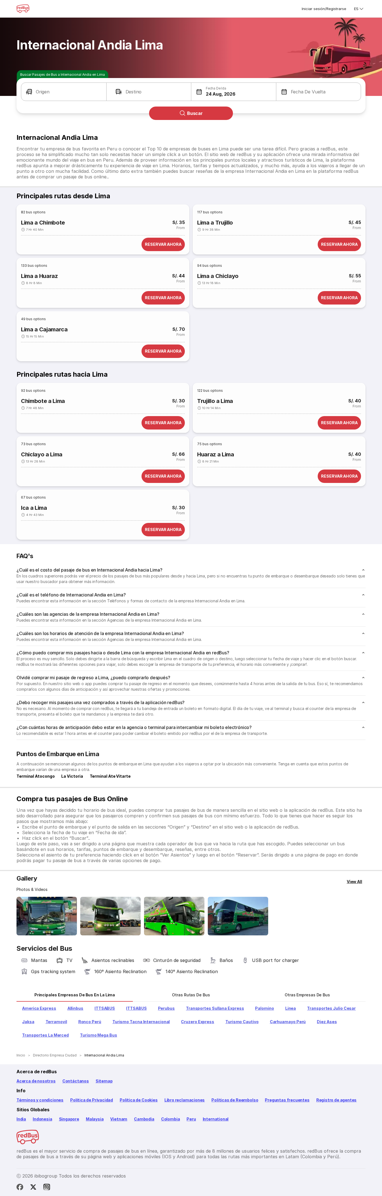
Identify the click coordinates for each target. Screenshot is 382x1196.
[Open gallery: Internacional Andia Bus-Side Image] (174, 916)
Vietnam (118, 1119)
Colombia (170, 1119)
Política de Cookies (139, 1100)
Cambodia (144, 1119)
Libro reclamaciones (184, 1100)
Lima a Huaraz (39, 276)
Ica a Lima (34, 507)
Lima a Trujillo (215, 222)
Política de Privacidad (91, 1100)
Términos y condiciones (39, 1100)
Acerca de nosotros (36, 1081)
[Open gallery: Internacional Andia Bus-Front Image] (46, 916)
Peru (191, 1119)
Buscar (195, 113)
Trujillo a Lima (215, 401)
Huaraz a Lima (215, 454)
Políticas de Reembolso (234, 1100)
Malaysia (95, 1119)
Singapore (69, 1119)
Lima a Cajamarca (44, 329)
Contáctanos (75, 1081)
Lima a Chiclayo (218, 276)
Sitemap (104, 1081)
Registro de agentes (336, 1100)
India (21, 1119)
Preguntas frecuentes (287, 1100)
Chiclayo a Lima (41, 454)
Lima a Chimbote (43, 222)
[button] (63, 92)
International (216, 1119)
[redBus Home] (22, 8)
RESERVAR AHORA (163, 244)
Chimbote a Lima (43, 401)
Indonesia (42, 1119)
